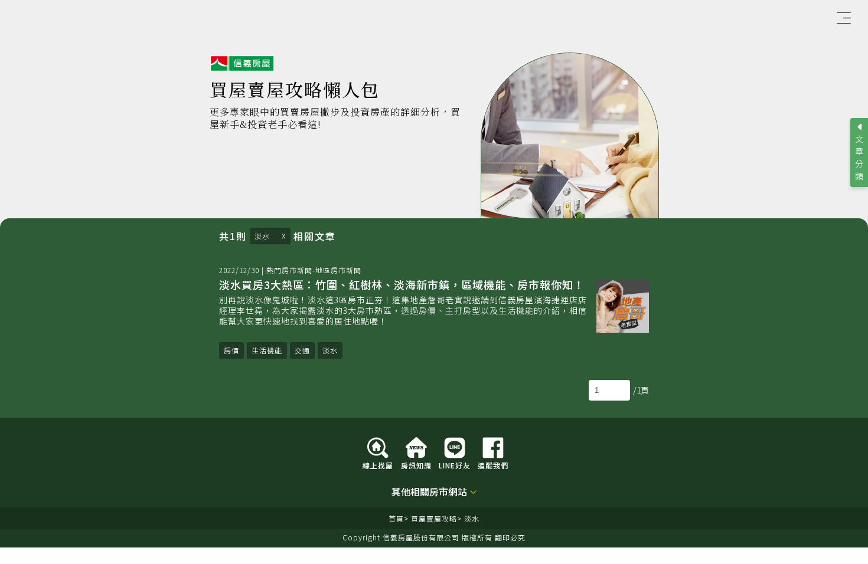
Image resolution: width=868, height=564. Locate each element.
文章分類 (859, 157)
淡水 (262, 236)
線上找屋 (378, 464)
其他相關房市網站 (429, 492)
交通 (302, 350)
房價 (231, 350)
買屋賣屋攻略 (434, 518)
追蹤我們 (493, 464)
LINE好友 (455, 464)
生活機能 (267, 350)
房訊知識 (416, 464)
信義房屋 (242, 63)
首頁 (396, 518)
